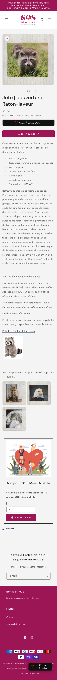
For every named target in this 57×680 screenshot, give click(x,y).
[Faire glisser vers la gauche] (21, 91)
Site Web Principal (16, 624)
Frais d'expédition (9, 116)
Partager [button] (10, 528)
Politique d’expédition (30, 673)
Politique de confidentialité (18, 668)
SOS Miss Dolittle (18, 663)
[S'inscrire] (47, 576)
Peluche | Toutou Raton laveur (18, 331)
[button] (6, 19)
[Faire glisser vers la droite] (35, 91)
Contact (10, 617)
